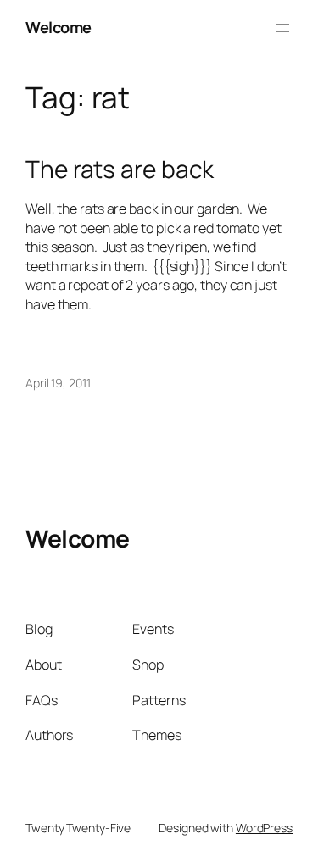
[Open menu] (282, 28)
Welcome (58, 27)
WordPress (264, 828)
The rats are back (119, 169)
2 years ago (160, 284)
